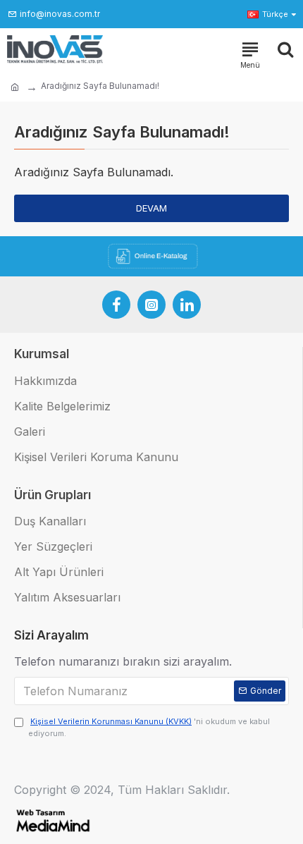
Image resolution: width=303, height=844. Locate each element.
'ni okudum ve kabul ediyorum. (149, 727)
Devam (151, 208)
